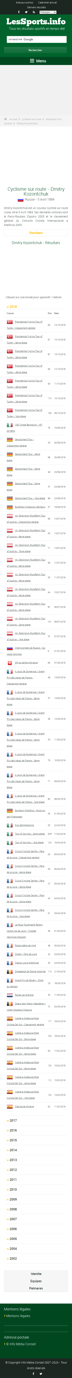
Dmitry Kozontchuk (27, 123)
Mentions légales (18, 1316)
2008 (13, 1209)
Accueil (13, 119)
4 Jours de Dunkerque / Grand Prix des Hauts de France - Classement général (25, 677)
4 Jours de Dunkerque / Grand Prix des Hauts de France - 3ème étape (25, 760)
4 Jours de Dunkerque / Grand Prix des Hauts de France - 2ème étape (25, 781)
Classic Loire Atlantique (27, 962)
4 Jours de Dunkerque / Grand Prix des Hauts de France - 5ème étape (25, 719)
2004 (13, 1248)
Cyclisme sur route (31, 119)
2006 (13, 1229)
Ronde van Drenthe (24, 994)
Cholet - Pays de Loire (26, 953)
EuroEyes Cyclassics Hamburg (30, 506)
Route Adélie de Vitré (25, 945)
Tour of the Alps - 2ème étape (30, 833)
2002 (13, 1258)
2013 (13, 1160)
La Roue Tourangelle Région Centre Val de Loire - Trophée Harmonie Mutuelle (25, 930)
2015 (13, 1140)
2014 (13, 1150)
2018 (13, 306)
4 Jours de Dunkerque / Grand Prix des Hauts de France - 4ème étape (25, 739)
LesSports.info (36, 22)
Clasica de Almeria (24, 1106)
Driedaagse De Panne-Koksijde (30, 971)
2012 (13, 1170)
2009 (13, 1199)
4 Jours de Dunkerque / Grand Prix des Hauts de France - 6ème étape (25, 698)
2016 (13, 1130)
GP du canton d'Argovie (26, 662)
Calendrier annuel (47, 2)
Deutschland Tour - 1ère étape (30, 498)
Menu (40, 61)
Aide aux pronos (24, 2)
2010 (13, 1189)
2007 (13, 1219)
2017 (13, 1120)
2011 (13, 1179)
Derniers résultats (36, 7)
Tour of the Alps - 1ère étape (29, 842)
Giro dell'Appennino (24, 825)
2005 (13, 1239)
